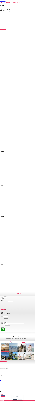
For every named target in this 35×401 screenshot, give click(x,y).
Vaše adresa (2, 324)
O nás (17, 2)
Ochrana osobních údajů (2, 370)
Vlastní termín (2, 300)
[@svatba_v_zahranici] (10, 342)
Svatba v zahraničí (2, 1)
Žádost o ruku (8, 2)
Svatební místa (2, 2)
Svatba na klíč (5, 2)
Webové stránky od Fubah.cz (2, 400)
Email (1, 322)
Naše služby (12, 2)
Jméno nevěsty (2, 316)
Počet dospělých (2, 298)
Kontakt (19, 2)
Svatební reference (14, 2)
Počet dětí (2, 299)
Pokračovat (3, 309)
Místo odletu (2, 297)
